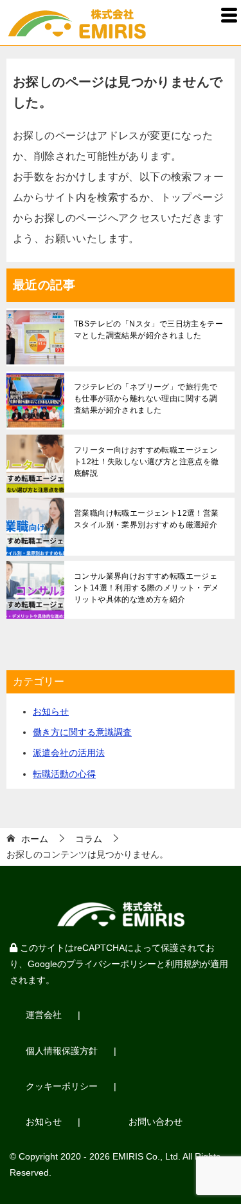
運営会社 (44, 1015)
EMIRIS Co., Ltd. (146, 1156)
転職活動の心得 (64, 774)
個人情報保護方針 (62, 1051)
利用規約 (183, 964)
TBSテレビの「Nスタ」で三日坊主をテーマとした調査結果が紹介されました (148, 329)
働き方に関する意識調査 (82, 732)
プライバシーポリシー (111, 964)
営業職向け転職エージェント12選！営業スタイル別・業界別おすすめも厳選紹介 (146, 519)
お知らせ (51, 711)
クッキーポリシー (62, 1086)
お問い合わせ (156, 1121)
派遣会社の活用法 (69, 753)
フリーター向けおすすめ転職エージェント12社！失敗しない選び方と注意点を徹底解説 (146, 462)
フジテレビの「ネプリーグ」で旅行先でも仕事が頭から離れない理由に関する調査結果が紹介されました (145, 398)
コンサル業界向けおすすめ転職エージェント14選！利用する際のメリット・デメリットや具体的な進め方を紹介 (146, 588)
